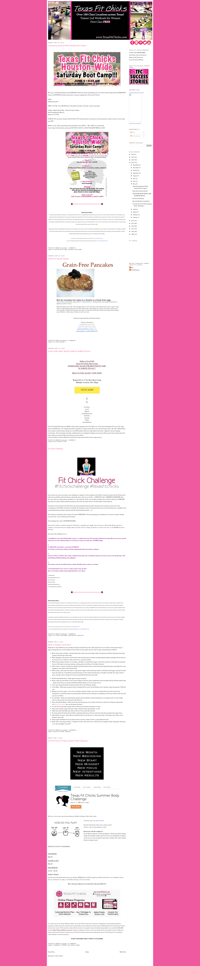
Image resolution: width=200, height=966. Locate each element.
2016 (133, 160)
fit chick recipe (59, 342)
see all (87, 409)
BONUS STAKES (53, 874)
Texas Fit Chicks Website (136, 60)
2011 (133, 229)
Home (87, 952)
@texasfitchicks (86, 422)
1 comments (72, 248)
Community (57, 945)
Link (79, 884)
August (135, 176)
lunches (68, 731)
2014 (133, 221)
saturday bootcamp (75, 249)
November (136, 168)
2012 (133, 226)
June (134, 181)
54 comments (72, 943)
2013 (133, 223)
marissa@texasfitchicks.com (54, 584)
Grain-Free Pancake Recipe (58, 258)
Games (78, 945)
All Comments (136, 136)
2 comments (72, 440)
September (136, 173)
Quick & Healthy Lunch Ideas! (59, 644)
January (135, 217)
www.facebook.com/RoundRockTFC (87, 331)
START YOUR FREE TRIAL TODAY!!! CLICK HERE (87, 939)
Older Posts (123, 952)
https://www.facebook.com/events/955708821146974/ (67, 128)
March (135, 212)
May (134, 184)
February (135, 215)
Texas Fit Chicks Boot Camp (136, 92)
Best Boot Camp (95, 380)
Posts (133, 132)
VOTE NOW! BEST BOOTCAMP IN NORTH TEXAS (69, 351)
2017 (133, 157)
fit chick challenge (60, 635)
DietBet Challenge (68, 945)
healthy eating (59, 731)
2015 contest (58, 441)
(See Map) (94, 382)
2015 (133, 162)
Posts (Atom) (59, 956)
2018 (133, 154)
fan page (87, 418)
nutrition (80, 635)
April (134, 209)
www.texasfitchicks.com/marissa (54, 586)
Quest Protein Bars (60, 704)
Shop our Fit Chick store (136, 57)
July (134, 178)
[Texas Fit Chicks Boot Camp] (135, 121)
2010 (133, 231)
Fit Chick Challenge (55, 448)
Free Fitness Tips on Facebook (137, 55)
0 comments (72, 340)
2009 (133, 234)
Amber (131, 267)
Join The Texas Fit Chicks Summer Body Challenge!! (68, 740)
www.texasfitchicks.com (98, 238)
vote (65, 441)
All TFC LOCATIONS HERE (137, 52)
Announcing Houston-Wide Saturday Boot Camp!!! (67, 45)
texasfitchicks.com (87, 413)
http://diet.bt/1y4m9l (98, 821)
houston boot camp (60, 249)
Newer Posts (51, 952)
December (136, 165)
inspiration (72, 635)
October (135, 170)
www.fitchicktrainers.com (102, 240)
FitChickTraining (134, 270)
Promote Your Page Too (135, 123)
